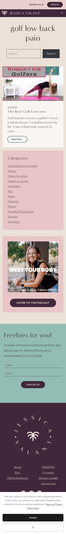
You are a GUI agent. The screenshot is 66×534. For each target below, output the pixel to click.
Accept (33, 517)
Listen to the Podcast (33, 302)
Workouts (12, 107)
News (11, 196)
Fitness (12, 171)
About (17, 467)
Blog (17, 472)
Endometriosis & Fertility (23, 166)
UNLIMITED (48, 467)
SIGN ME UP (33, 384)
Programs (48, 472)
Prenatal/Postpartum (21, 211)
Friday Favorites (18, 176)
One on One (48, 483)
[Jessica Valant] (21, 13)
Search (51, 53)
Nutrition (13, 201)
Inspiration (14, 186)
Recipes (13, 216)
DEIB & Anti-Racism (18, 478)
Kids (10, 191)
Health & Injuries (18, 181)
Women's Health (48, 478)
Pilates (12, 206)
